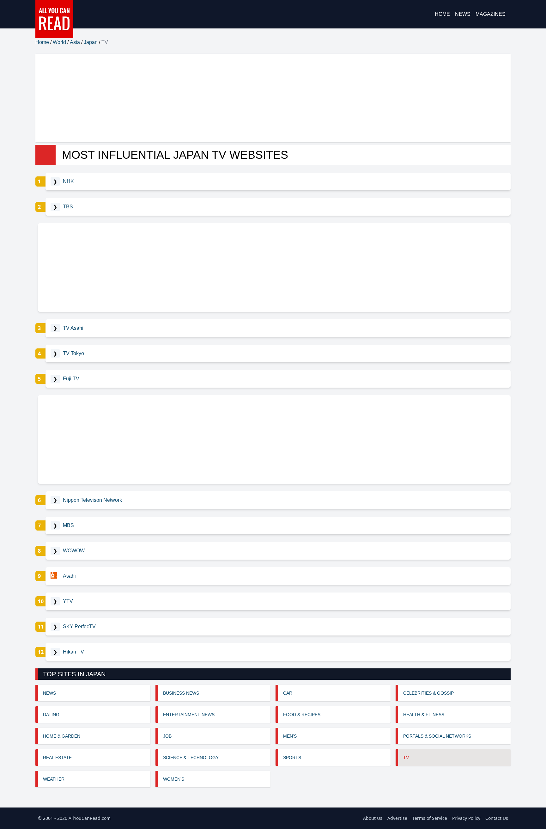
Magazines (491, 14)
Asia (75, 42)
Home (442, 14)
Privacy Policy (466, 818)
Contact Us (496, 818)
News (462, 14)
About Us (372, 818)
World (59, 42)
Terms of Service (429, 818)
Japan (91, 42)
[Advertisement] (225, 98)
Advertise (397, 818)
